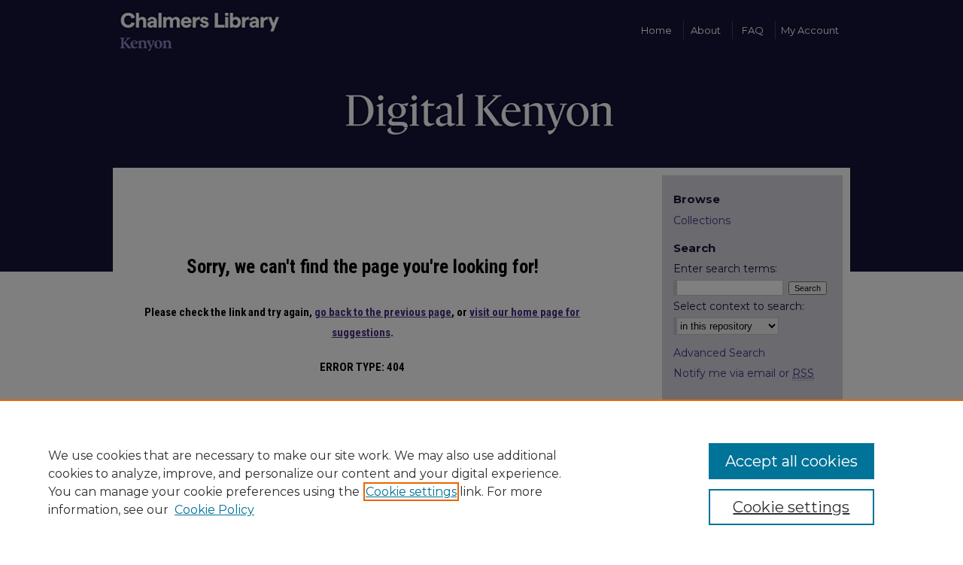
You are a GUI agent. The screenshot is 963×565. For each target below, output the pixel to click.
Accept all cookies (791, 461)
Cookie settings (411, 492)
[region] (481, 482)
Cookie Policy (214, 510)
